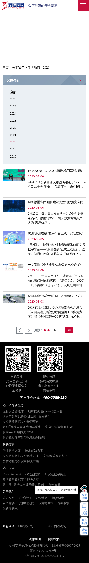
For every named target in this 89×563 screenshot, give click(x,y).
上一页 (19, 330)
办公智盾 (54, 484)
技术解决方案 (34, 450)
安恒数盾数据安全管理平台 (21, 421)
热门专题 (9, 468)
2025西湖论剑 (57, 526)
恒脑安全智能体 (13, 411)
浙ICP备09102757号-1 (44, 550)
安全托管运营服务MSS (60, 427)
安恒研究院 (26, 503)
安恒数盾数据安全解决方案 (21, 479)
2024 (13, 113)
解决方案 (9, 444)
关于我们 (18, 67)
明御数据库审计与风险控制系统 (24, 437)
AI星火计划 (25, 526)
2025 (13, 106)
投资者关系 (10, 508)
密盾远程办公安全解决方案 (21, 461)
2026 (13, 99)
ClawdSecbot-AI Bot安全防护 (21, 474)
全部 (13, 92)
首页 (6, 67)
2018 (13, 156)
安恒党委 (9, 503)
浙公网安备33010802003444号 (44, 556)
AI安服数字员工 (55, 474)
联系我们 (25, 498)
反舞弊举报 (46, 503)
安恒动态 (34, 67)
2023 (13, 120)
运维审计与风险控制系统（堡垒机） (27, 416)
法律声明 (35, 539)
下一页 (28, 330)
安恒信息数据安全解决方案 (21, 456)
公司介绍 (9, 498)
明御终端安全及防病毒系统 (22, 427)
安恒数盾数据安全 (55, 456)
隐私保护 (64, 503)
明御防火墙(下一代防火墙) (46, 411)
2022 (13, 128)
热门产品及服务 (13, 405)
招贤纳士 (58, 498)
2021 (13, 135)
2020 (13, 142)
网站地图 (54, 539)
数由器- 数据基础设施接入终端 (23, 484)
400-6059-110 (55, 397)
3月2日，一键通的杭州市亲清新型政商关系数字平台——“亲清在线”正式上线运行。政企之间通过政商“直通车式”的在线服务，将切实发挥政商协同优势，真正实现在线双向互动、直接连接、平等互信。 (56, 254)
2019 (13, 149)
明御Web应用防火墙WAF (19, 432)
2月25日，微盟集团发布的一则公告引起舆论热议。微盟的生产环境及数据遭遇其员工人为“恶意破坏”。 (56, 218)
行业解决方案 (12, 450)
